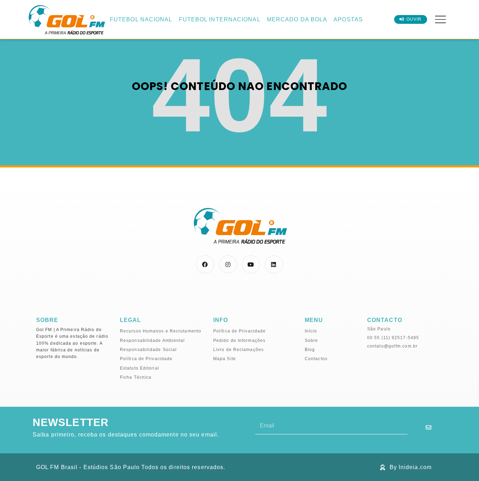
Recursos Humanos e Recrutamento (160, 331)
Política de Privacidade (146, 358)
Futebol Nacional (141, 19)
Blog (310, 349)
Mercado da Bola (297, 19)
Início (311, 331)
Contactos (316, 358)
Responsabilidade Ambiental (152, 340)
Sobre (311, 340)
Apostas (348, 19)
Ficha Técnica (135, 377)
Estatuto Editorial (139, 368)
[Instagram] (228, 264)
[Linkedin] (274, 264)
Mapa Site (224, 358)
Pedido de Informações (239, 340)
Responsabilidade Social (148, 349)
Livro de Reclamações (238, 349)
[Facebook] (205, 264)
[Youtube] (251, 264)
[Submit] (428, 427)
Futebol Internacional (220, 19)
